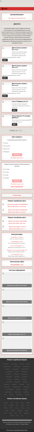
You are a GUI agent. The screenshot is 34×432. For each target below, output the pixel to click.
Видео (26, 424)
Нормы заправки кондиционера (23, 422)
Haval (11, 402)
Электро (6, 143)
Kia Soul (17, 371)
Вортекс (22, 407)
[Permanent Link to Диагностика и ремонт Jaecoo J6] (6, 51)
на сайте (17, 264)
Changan (5, 402)
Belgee (22, 405)
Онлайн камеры (17, 195)
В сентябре (7, 169)
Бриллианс (26, 412)
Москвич (5, 407)
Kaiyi (28, 407)
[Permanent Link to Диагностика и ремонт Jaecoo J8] (6, 87)
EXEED (27, 402)
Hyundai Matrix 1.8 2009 (17, 241)
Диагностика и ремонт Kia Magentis (17, 212)
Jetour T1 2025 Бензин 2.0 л (17, 246)
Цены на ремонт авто (8, 422)
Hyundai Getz (24, 374)
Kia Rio (28, 363)
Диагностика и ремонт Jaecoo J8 (19, 84)
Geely (22, 402)
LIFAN (10, 412)
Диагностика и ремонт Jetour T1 (17, 229)
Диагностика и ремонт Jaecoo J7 (19, 66)
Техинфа (22, 424)
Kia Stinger (18, 389)
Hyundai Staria (18, 391)
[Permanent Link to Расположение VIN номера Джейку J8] (6, 119)
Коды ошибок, (16, 424)
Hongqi (6, 410)
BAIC (11, 407)
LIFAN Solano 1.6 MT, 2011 (17, 237)
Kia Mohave (14, 384)
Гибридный (6, 151)
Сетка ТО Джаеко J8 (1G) (20, 101)
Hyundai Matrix (7, 386)
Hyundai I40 (6, 384)
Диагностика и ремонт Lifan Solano (17, 223)
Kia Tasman (27, 394)
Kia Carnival (24, 376)
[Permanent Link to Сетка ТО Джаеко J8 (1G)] (6, 105)
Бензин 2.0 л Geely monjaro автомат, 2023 (17, 250)
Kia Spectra (16, 374)
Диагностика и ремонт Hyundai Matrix (17, 206)
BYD (16, 412)
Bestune (13, 410)
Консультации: (17, 234)
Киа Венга (24, 379)
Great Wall (11, 405)
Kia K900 (11, 394)
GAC (17, 405)
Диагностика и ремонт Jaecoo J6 (19, 48)
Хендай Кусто (19, 394)
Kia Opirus (25, 381)
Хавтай (11, 415)
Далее (5, 60)
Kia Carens (9, 379)
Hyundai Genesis (8, 391)
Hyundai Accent (9, 371)
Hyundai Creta (9, 376)
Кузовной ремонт (17, 15)
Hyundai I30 (16, 379)
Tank (5, 405)
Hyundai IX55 (9, 381)
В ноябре (6, 175)
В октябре (6, 172)
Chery (17, 402)
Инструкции (9, 424)
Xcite (5, 412)
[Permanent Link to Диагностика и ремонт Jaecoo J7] (6, 69)
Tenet (28, 405)
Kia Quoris (25, 389)
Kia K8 (5, 394)
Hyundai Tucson (26, 366)
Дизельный (7, 148)
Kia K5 (28, 384)
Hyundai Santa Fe (7, 366)
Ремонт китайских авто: (17, 218)
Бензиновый (7, 146)
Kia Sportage (14, 363)
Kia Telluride (26, 391)
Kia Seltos (22, 384)
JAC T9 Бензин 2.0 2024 (17, 254)
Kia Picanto (8, 374)
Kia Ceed (22, 363)
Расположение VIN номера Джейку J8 (21, 117)
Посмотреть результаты (17, 157)
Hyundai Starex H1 (16, 386)
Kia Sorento (6, 363)
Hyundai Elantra (17, 366)
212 (22, 415)
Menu (5, 8)
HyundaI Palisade (9, 389)
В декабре (6, 178)
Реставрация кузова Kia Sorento (17, 18)
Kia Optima (17, 376)
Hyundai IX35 (24, 371)
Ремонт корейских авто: (17, 201)
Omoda (26, 410)
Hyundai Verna (26, 386)
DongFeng (20, 410)
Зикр (17, 415)
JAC (20, 412)
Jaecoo (16, 407)
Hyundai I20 (17, 381)
